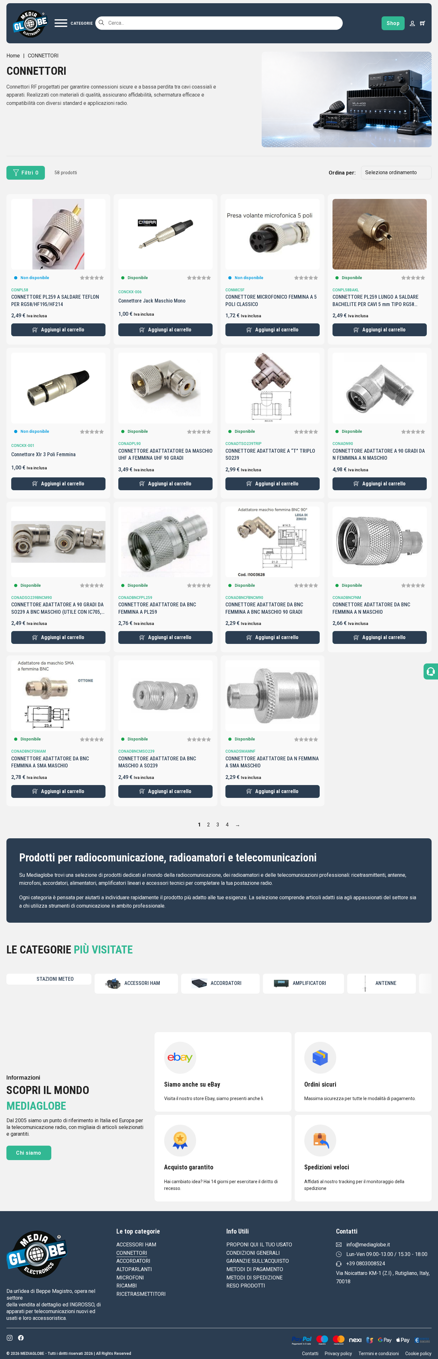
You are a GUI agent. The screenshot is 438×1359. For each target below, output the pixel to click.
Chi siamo (28, 1153)
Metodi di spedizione (254, 1278)
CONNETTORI (131, 1253)
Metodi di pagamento (254, 1269)
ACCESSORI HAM (136, 1245)
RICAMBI (126, 1286)
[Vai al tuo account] (412, 23)
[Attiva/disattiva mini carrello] (422, 23)
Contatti (310, 1353)
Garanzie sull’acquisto (257, 1261)
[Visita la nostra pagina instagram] (9, 1338)
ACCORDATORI (133, 1261)
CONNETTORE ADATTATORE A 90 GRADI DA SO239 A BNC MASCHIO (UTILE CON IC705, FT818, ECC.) (57, 612)
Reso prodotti (245, 1286)
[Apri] (74, 23)
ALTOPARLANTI (134, 1269)
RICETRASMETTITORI (141, 1294)
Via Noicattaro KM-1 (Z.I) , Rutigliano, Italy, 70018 (383, 1277)
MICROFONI (130, 1278)
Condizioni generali (253, 1253)
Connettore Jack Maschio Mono (151, 301)
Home (13, 56)
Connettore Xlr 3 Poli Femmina (43, 454)
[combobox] (219, 23)
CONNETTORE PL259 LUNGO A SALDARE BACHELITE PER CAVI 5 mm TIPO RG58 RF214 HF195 (375, 304)
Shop (393, 23)
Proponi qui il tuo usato (259, 1245)
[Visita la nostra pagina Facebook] (21, 1338)
